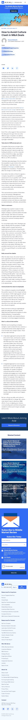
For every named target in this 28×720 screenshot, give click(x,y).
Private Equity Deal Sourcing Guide (10, 611)
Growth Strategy (8, 51)
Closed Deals (5, 600)
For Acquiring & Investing (8, 679)
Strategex (11, 167)
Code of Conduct (6, 693)
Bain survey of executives (9, 98)
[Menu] (25, 2)
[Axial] (7, 2)
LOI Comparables (6, 604)
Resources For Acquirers (9, 592)
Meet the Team (5, 684)
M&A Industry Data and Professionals (10, 616)
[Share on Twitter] (8, 68)
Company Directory (6, 614)
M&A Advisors (5, 651)
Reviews (4, 597)
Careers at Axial (5, 675)
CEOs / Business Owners (8, 647)
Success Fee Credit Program (9, 691)
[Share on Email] (3, 68)
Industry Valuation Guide (7, 635)
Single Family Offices (7, 656)
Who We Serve (6, 644)
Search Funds (5, 665)
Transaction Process (9, 54)
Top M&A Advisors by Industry (9, 632)
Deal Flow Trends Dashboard (8, 602)
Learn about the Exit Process (8, 628)
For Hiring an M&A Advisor (8, 682)
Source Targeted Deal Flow (8, 595)
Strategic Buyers (6, 654)
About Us (4, 669)
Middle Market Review (7, 607)
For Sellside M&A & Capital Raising (10, 677)
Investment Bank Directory (8, 609)
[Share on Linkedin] (12, 68)
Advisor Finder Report (7, 639)
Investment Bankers (6, 649)
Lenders (4, 663)
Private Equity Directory (7, 630)
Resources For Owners (8, 620)
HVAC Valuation (5, 637)
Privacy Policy (5, 689)
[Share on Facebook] (17, 68)
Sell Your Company (6, 623)
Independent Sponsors (7, 661)
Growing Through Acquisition (11, 48)
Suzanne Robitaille (12, 40)
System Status (5, 696)
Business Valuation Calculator (9, 625)
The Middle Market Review (14, 6)
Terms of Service (6, 686)
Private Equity (12, 28)
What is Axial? (5, 672)
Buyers (4, 28)
